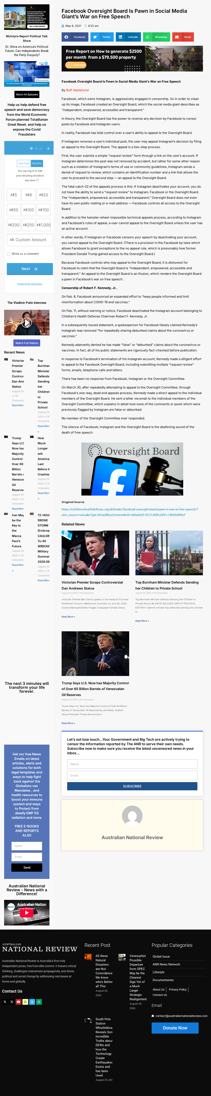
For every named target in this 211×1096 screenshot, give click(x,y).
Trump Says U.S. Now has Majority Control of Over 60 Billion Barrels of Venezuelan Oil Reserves (20, 464)
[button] (75, 37)
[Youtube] (18, 1002)
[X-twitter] (5, 1002)
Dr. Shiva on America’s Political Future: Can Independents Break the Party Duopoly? (27, 51)
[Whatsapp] (39, 1002)
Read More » (19, 405)
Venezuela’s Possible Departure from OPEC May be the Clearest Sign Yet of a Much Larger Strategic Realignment (138, 977)
